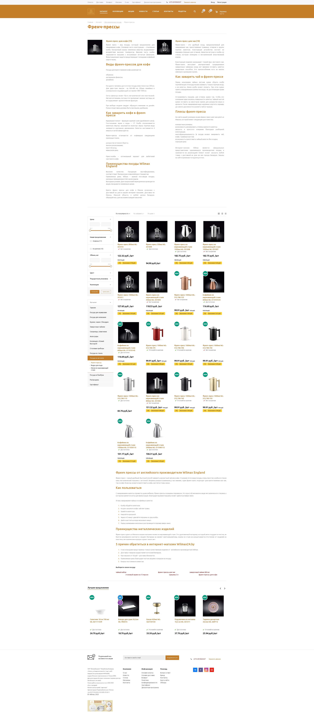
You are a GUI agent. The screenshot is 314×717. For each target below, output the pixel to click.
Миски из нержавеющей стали (99, 369)
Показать (94, 291)
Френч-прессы (96, 362)
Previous (220, 588)
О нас (125, 673)
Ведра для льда (96, 365)
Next (224, 588)
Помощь (163, 669)
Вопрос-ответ (165, 673)
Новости (126, 675)
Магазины (126, 680)
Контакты (126, 682)
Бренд (162, 675)
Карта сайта (164, 680)
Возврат (145, 678)
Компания (127, 669)
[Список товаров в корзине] (221, 13)
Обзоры (163, 682)
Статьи (125, 678)
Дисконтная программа (150, 687)
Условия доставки (148, 675)
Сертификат (146, 685)
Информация (147, 669)
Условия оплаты (147, 673)
